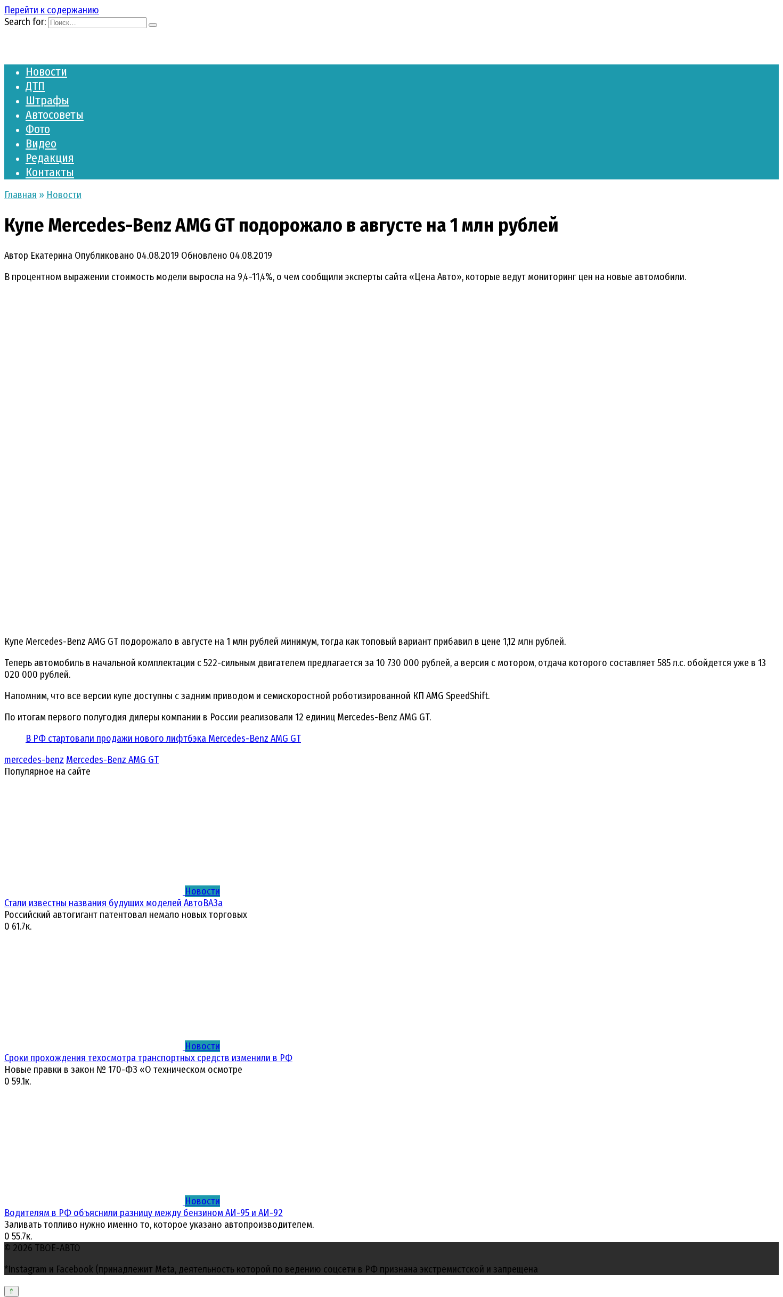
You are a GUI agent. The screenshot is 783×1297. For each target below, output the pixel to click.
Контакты (50, 172)
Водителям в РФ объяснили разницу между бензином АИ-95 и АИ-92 (143, 1213)
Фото (38, 129)
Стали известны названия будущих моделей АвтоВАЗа (113, 903)
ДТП (35, 86)
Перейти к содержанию (51, 10)
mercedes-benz (34, 760)
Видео (41, 143)
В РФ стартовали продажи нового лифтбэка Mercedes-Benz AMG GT (163, 738)
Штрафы (47, 100)
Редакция (50, 158)
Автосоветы (55, 115)
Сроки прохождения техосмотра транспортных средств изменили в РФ (148, 1058)
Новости (46, 71)
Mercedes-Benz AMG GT (112, 760)
